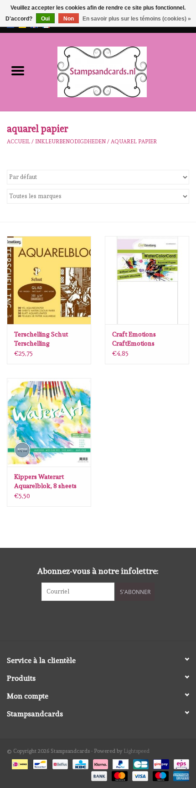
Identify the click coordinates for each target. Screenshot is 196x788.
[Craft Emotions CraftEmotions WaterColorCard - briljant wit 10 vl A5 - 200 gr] (147, 280)
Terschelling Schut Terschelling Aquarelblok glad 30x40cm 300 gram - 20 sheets (48, 339)
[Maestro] (160, 775)
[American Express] (179, 775)
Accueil (18, 141)
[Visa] (139, 775)
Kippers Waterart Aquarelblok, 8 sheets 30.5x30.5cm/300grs (45, 481)
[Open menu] (18, 70)
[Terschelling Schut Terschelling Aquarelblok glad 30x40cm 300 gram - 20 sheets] (49, 280)
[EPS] (179, 762)
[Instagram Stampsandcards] (106, 619)
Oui (45, 19)
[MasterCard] (118, 775)
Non (68, 19)
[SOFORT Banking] (99, 762)
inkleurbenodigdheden (70, 141)
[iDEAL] (19, 762)
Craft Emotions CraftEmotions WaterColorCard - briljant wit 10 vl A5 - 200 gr (141, 339)
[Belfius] (59, 762)
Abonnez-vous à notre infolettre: (98, 571)
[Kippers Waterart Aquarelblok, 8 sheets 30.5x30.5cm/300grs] (49, 422)
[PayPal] (119, 762)
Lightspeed (137, 751)
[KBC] (79, 762)
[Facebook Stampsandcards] (90, 619)
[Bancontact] (39, 762)
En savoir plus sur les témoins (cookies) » (137, 19)
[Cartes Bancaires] (140, 762)
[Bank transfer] (98, 775)
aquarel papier (134, 141)
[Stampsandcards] (116, 70)
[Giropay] (160, 762)
